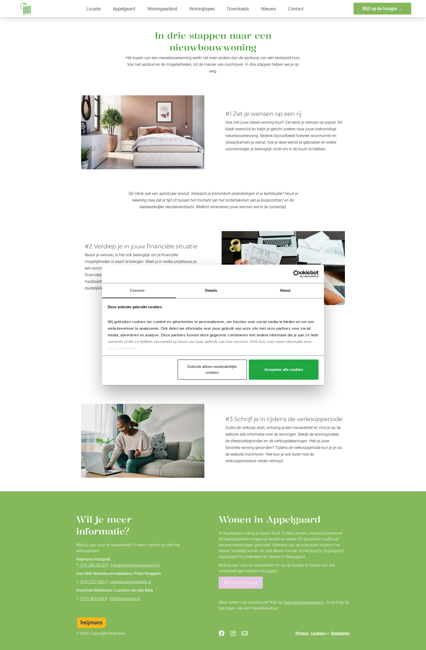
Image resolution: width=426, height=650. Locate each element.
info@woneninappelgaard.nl (135, 565)
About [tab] (285, 290)
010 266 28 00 (93, 565)
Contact (296, 8)
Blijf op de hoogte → (382, 8)
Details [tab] (211, 290)
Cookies (318, 633)
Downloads (238, 8)
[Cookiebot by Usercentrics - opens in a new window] (297, 274)
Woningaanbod (162, 8)
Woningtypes (202, 8)
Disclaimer (340, 633)
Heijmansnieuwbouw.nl (303, 602)
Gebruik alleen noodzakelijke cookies (212, 369)
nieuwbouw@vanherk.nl (130, 582)
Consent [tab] (137, 290)
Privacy (302, 633)
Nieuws (268, 8)
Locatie (93, 8)
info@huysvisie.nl (124, 598)
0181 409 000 (93, 598)
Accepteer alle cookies (283, 369)
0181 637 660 (93, 582)
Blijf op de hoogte (240, 582)
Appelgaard (124, 8)
